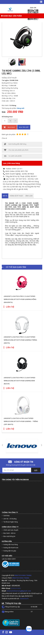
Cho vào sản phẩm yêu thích (18, 150)
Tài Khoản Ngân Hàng (10, 522)
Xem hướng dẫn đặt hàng (17, 144)
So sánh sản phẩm (15, 156)
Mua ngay (11, 127)
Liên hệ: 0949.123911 (9, 559)
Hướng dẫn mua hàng (10, 544)
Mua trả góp (24, 127)
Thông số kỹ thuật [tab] (16, 196)
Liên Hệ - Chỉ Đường (9, 519)
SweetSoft (24, 598)
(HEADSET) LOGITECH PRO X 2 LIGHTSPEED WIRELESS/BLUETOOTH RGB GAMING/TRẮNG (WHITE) (20, 340)
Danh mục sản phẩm (12, 16)
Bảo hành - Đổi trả (9, 533)
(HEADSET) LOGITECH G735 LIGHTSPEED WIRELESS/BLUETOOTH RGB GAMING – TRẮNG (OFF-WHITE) (21, 421)
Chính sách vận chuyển (10, 530)
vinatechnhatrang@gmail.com (19, 591)
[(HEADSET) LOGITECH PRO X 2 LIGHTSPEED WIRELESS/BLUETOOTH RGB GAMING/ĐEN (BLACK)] (22, 364)
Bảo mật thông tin (9, 536)
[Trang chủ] (10, 9)
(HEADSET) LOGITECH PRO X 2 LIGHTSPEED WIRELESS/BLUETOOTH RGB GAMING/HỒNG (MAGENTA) (20, 299)
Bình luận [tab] (29, 196)
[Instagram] (6, 632)
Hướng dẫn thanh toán (10, 548)
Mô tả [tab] (5, 196)
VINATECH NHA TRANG (22, 575)
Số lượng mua (7, 117)
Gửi (35, 470)
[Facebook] (3, 632)
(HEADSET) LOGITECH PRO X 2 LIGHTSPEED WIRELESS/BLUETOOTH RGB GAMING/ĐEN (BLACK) (19, 381)
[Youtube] (10, 632)
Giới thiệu (6, 516)
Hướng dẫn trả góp (9, 551)
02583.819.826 (16, 588)
